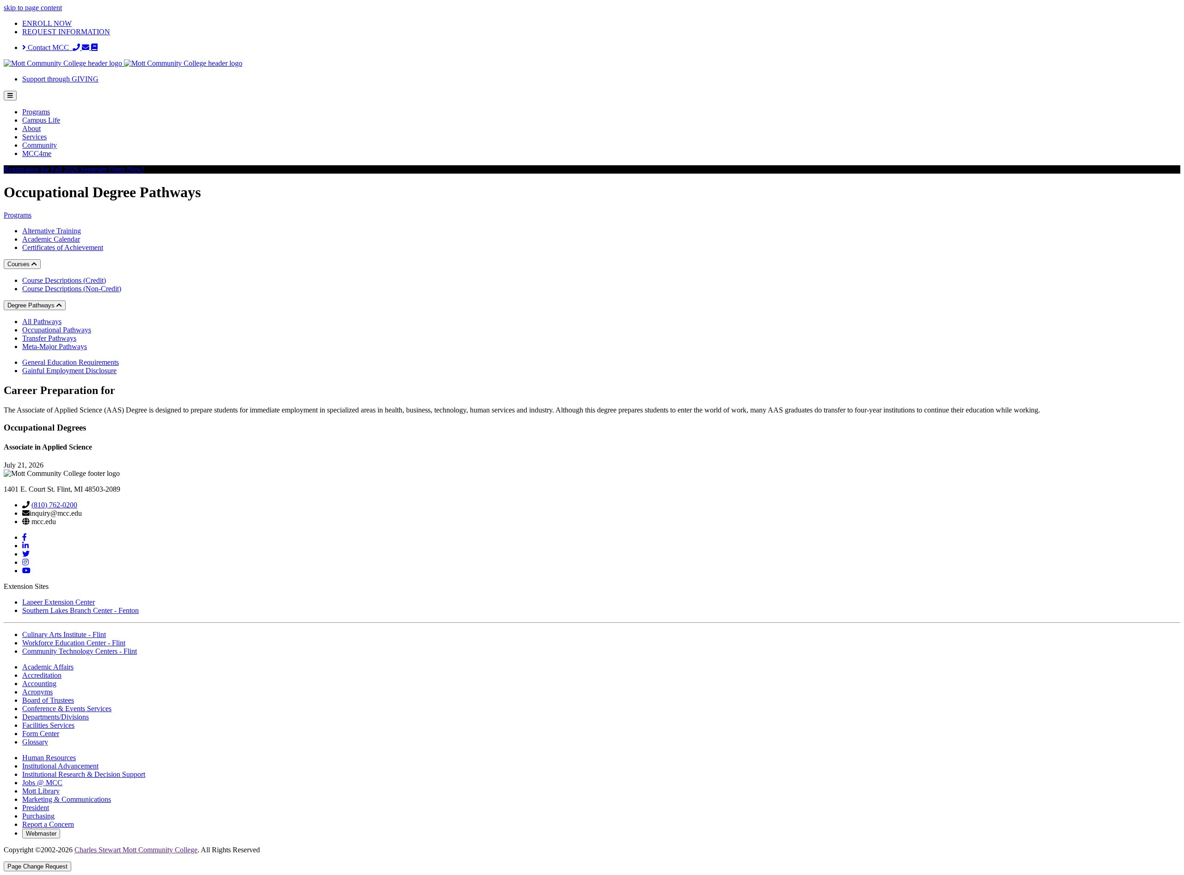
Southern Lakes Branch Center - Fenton (80, 610)
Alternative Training (51, 231)
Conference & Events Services (66, 708)
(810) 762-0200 (54, 505)
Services (34, 137)
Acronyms (37, 692)
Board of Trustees (48, 700)
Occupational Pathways (56, 330)
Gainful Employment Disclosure (69, 371)
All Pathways (42, 321)
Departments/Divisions (55, 717)
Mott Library (41, 791)
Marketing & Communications (66, 799)
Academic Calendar (51, 239)
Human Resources (49, 758)
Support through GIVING (60, 79)
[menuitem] (601, 112)
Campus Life (41, 120)
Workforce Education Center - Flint (73, 643)
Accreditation (42, 675)
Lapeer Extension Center (58, 602)
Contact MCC (49, 47)
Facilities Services (48, 725)
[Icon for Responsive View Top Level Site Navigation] (10, 95)
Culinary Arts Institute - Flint (64, 634)
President (35, 808)
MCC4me (36, 153)
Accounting (39, 684)
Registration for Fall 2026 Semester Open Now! (74, 169)
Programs (36, 112)
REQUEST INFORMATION (66, 32)
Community (39, 145)
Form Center (40, 734)
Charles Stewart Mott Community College (135, 850)
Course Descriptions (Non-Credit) (71, 289)
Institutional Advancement (60, 766)
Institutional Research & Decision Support (83, 774)
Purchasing (38, 816)
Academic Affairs (48, 667)
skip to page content (33, 8)
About (31, 128)
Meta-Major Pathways (54, 346)
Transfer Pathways (49, 338)
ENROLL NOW (47, 23)
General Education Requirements (70, 362)
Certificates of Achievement (62, 247)
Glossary (35, 742)
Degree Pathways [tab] (31, 305)
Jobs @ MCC (42, 783)
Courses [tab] (19, 264)
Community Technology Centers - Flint (79, 651)
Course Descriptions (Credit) (64, 280)
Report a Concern (48, 824)
